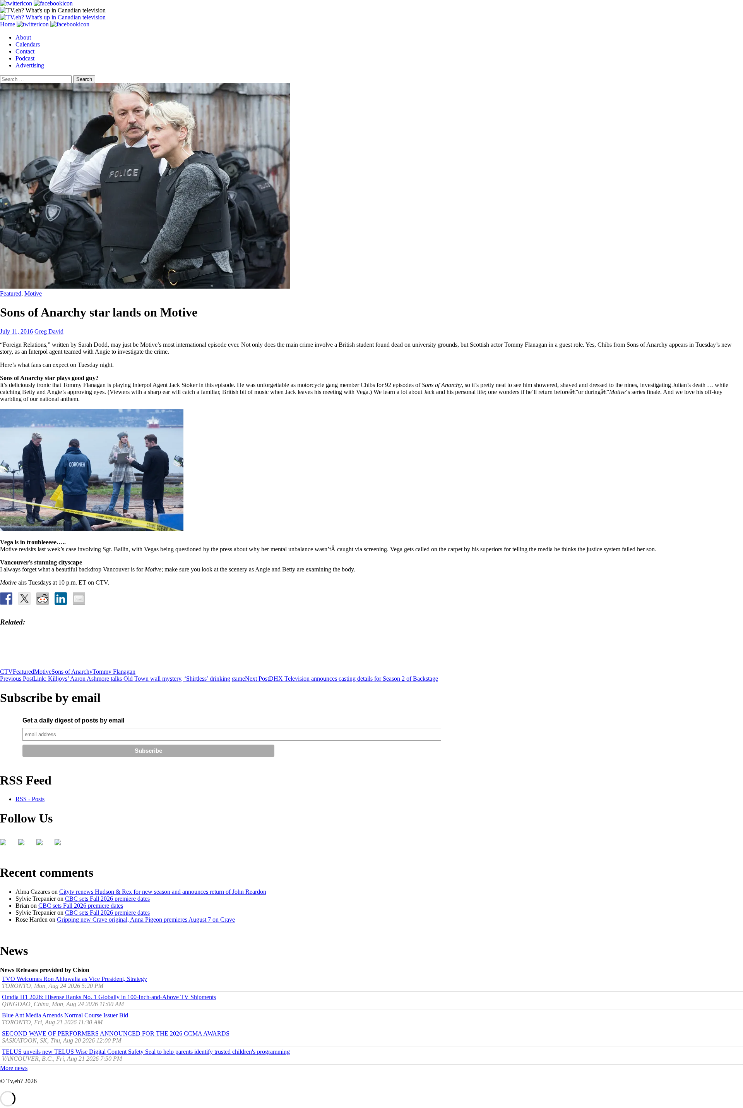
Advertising (29, 65)
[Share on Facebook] (6, 598)
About (23, 37)
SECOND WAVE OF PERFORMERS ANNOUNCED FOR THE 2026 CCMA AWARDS (115, 1033)
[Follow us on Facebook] (6, 845)
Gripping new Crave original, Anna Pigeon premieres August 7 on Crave (146, 919)
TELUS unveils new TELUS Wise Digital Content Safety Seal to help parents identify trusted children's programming (146, 1051)
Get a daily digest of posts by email (73, 720)
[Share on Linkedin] (61, 598)
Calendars (27, 44)
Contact (24, 51)
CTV (6, 671)
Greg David (48, 331)
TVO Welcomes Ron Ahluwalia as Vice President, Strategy (74, 979)
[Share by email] (79, 598)
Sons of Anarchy (71, 671)
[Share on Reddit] (42, 598)
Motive (33, 293)
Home (7, 24)
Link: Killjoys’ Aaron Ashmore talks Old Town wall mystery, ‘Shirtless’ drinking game (122, 678)
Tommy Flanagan (113, 671)
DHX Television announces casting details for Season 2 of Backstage (341, 678)
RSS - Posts (30, 799)
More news (13, 1068)
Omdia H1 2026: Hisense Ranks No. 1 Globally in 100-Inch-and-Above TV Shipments (109, 997)
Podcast (24, 58)
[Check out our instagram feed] (61, 845)
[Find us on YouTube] (42, 845)
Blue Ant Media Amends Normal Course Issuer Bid (65, 1015)
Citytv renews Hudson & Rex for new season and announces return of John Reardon (162, 891)
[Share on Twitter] (24, 598)
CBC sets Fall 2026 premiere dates (107, 898)
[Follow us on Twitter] (24, 845)
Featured (10, 293)
